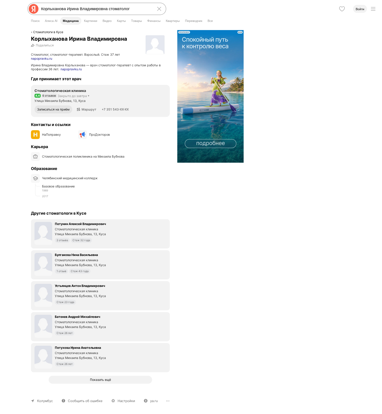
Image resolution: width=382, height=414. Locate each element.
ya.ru (154, 401)
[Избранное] (342, 9)
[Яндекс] (33, 9)
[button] (86, 109)
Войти (360, 9)
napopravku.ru (41, 58)
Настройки (126, 401)
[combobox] (95, 9)
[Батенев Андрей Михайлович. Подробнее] (100, 326)
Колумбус (45, 401)
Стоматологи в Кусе (48, 32)
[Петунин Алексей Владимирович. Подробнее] (100, 233)
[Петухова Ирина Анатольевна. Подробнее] (100, 357)
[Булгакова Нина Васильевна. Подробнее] (100, 264)
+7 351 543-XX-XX (115, 109)
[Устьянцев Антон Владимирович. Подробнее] (100, 295)
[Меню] (373, 8)
